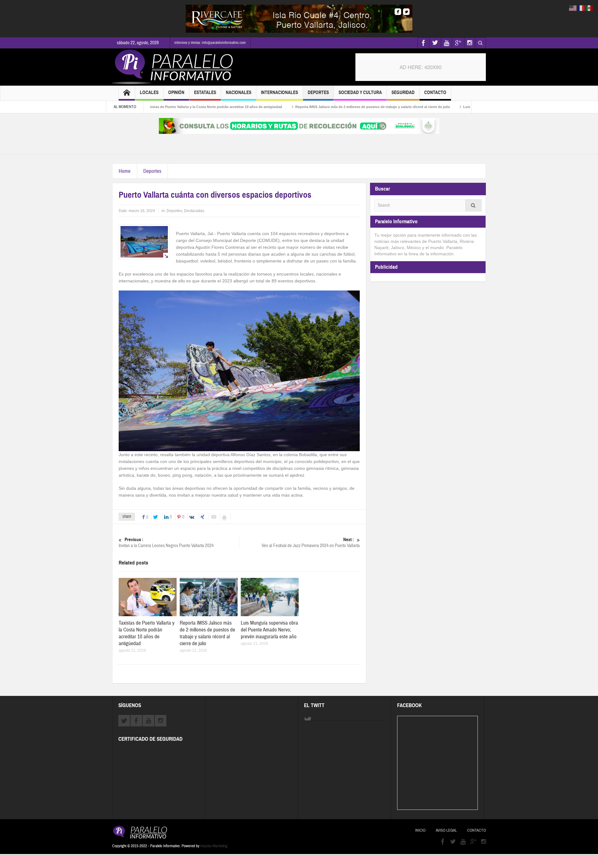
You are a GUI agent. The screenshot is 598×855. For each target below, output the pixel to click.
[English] (573, 7)
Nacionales (238, 92)
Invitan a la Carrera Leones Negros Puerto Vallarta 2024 (166, 543)
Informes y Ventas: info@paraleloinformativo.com (210, 42)
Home (125, 171)
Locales (149, 92)
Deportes (318, 92)
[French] (581, 7)
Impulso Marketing (213, 845)
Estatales (205, 92)
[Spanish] (589, 7)
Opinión (176, 92)
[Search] (473, 205)
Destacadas (194, 211)
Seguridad (403, 92)
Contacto (435, 92)
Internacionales (279, 92)
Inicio (420, 830)
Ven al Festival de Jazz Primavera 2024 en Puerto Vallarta (311, 543)
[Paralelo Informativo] (174, 66)
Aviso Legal (446, 830)
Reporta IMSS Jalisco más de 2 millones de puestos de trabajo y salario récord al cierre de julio (342, 107)
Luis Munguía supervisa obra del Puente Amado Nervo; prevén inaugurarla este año (269, 630)
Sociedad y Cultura (360, 92)
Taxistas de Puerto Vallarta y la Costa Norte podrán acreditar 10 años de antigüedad (184, 107)
